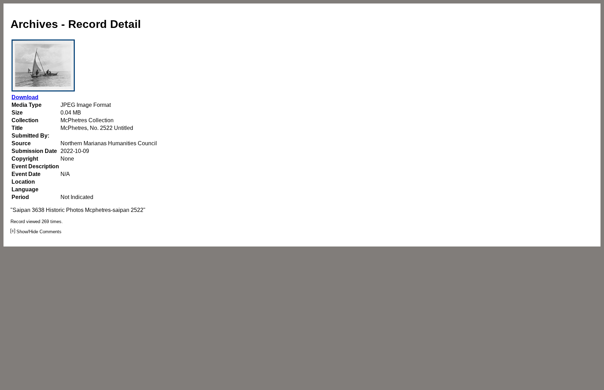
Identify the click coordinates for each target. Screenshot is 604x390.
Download (25, 97)
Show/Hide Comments (38, 231)
